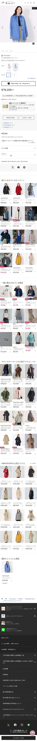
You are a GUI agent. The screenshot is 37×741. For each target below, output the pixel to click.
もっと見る (31, 142)
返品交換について (8, 127)
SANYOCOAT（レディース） (11, 58)
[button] (18, 28)
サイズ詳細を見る (31, 78)
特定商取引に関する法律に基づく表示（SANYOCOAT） (15, 161)
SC (6, 598)
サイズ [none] (3, 75)
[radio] (8, 67)
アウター (20, 598)
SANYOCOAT (7, 55)
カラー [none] (3, 65)
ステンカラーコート (30, 598)
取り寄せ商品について (9, 125)
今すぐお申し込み (13, 109)
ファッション (12, 598)
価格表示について (8, 123)
